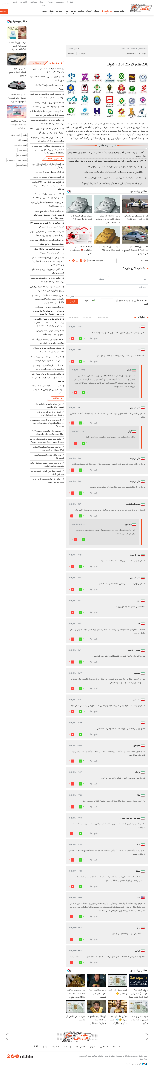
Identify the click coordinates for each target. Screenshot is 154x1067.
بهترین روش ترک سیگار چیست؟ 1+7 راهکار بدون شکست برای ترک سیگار (48, 432)
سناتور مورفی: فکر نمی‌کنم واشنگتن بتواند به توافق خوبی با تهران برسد (48, 367)
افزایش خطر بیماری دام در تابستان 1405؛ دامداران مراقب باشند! (48, 448)
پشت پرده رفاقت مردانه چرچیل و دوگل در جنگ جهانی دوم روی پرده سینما (47, 233)
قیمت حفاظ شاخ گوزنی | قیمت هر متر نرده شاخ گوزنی (47, 472)
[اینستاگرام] (17, 1056)
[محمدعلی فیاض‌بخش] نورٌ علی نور (46, 177)
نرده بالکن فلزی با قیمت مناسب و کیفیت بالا (49, 456)
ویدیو (44, 11)
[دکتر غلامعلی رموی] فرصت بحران (47, 172)
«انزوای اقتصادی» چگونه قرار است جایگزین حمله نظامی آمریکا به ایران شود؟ (112, 183)
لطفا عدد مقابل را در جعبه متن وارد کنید (131, 302)
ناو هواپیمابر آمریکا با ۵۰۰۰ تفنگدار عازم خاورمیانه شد (47, 78)
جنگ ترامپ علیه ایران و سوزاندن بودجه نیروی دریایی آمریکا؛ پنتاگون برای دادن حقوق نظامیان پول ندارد (48, 311)
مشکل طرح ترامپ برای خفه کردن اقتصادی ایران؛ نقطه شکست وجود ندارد (114, 172)
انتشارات (23, 1)
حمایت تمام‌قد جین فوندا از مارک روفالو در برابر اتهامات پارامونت (49, 250)
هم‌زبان (50, 1)
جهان (67, 11)
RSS (36, 1046)
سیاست (81, 11)
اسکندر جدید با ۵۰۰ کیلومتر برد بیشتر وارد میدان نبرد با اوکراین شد (47, 121)
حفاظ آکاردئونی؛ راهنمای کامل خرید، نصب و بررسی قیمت (48, 480)
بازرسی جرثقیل (15, 135)
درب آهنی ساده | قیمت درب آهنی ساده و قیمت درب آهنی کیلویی (47, 464)
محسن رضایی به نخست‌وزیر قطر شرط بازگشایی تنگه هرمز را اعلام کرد (47, 95)
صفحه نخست (119, 11)
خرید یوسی (22, 150)
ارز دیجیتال (11, 160)
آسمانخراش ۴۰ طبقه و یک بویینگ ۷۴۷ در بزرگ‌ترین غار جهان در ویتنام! (47, 130)
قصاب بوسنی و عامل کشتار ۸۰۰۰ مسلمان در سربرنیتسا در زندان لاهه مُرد (48, 104)
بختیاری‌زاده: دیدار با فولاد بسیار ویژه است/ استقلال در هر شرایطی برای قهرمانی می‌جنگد (47, 377)
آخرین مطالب (53, 158)
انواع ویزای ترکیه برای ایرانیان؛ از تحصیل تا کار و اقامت (50, 405)
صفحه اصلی (142, 48)
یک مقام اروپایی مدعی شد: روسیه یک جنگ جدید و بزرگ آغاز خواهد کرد (47, 139)
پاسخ (95, 338)
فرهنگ (97, 11)
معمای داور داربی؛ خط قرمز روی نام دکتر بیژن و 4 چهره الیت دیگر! (48, 349)
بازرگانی (56, 398)
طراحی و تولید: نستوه (134, 1063)
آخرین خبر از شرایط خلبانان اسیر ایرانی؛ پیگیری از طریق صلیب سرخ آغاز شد (47, 113)
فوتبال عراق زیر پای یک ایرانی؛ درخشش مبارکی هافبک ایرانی (50, 413)
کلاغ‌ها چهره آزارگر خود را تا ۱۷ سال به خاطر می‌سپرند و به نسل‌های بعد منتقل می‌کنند (48, 185)
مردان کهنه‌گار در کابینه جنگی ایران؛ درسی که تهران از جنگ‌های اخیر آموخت (114, 177)
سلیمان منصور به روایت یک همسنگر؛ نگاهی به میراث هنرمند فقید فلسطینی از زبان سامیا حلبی (48, 261)
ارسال (72, 301)
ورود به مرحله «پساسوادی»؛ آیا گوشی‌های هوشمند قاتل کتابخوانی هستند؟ (113, 166)
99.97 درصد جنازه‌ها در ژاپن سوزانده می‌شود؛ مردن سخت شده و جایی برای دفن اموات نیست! (106, 161)
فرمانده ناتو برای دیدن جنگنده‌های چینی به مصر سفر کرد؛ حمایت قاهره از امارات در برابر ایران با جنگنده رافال (48, 322)
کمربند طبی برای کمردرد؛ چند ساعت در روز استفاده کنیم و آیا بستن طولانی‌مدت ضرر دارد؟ (47, 423)
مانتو (25, 135)
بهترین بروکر (22, 160)
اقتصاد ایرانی (22, 155)
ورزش (73, 11)
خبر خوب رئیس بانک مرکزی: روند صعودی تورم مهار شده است (49, 332)
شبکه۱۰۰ (70, 1)
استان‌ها (59, 11)
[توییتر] (13, 1056)
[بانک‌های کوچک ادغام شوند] (107, 96)
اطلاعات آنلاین (140, 7)
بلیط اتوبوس (22, 165)
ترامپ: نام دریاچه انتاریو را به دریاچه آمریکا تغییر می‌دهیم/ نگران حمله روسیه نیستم (48, 389)
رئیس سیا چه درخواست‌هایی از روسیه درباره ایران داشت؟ (47, 204)
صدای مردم (42, 3)
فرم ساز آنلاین (22, 140)
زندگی (51, 11)
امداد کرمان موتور (20, 145)
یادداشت (33, 1)
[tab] (55, 63)
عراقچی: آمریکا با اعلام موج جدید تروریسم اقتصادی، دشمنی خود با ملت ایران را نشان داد (48, 215)
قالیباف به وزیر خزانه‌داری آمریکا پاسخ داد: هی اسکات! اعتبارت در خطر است (47, 358)
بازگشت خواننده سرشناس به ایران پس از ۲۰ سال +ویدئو (48, 70)
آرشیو (15, 1)
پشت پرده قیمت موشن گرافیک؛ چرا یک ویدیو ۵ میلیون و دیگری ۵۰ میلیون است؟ (47, 440)
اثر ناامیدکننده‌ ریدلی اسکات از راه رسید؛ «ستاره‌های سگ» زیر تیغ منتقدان (47, 242)
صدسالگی (60, 1)
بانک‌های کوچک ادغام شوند (127, 64)
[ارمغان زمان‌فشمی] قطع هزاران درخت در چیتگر (47, 166)
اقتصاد (89, 11)
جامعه (106, 11)
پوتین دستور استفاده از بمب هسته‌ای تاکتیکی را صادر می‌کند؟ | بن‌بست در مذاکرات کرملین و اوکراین (48, 149)
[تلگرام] (8, 1056)
